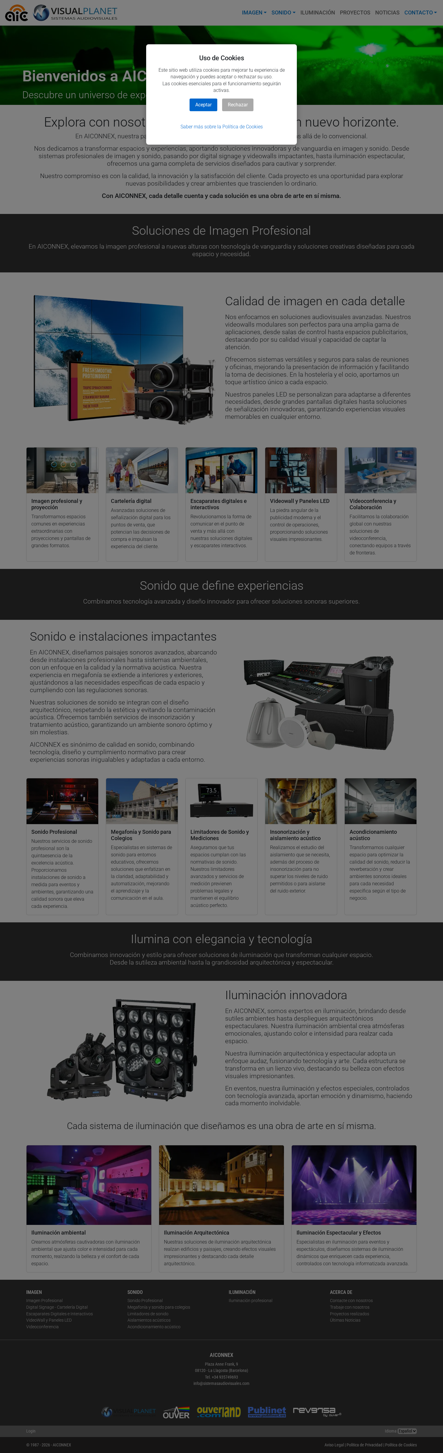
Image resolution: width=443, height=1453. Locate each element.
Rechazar (238, 105)
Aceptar (203, 105)
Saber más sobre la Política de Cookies (222, 127)
